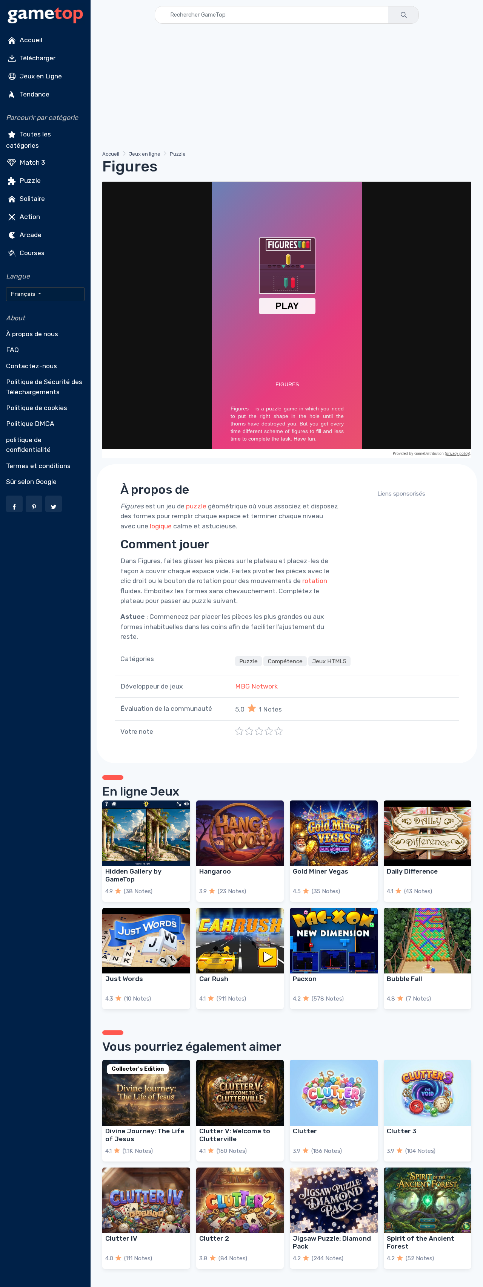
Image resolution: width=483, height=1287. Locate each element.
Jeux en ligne (144, 154)
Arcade (30, 234)
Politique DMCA (30, 423)
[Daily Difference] (428, 833)
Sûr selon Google (31, 481)
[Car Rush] (240, 940)
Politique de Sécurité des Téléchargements (44, 386)
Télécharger (36, 58)
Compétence (285, 661)
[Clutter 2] (240, 1200)
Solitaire (31, 198)
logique (161, 526)
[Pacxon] (334, 940)
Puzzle (29, 180)
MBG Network (256, 686)
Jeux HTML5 (329, 661)
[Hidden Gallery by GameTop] (146, 833)
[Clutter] (334, 1092)
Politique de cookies (36, 408)
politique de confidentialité (28, 444)
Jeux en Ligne (40, 76)
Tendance (33, 94)
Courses (31, 252)
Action (29, 216)
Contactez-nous (31, 366)
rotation (314, 581)
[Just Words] (146, 940)
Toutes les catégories (28, 139)
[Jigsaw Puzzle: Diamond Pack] (334, 1200)
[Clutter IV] (146, 1200)
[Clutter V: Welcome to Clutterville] (240, 1092)
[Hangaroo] (240, 833)
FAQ (12, 350)
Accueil (30, 40)
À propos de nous (32, 334)
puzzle (196, 506)
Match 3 (31, 162)
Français (24, 294)
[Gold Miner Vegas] (334, 833)
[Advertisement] (286, 88)
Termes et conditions (38, 466)
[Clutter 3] (428, 1092)
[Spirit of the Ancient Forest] (428, 1200)
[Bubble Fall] (428, 940)
